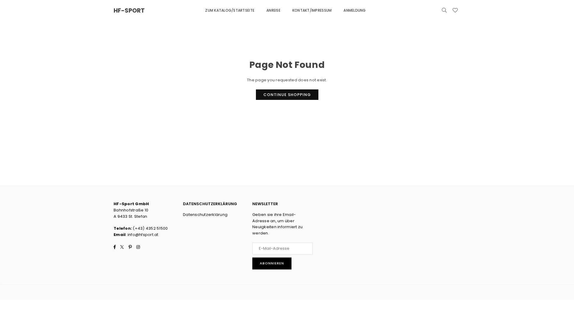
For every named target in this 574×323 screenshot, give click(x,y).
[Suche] (444, 10)
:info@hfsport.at (142, 234)
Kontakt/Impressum (312, 10)
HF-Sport (129, 10)
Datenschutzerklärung (205, 214)
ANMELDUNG (355, 10)
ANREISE (273, 10)
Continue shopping (287, 94)
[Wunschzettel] (455, 10)
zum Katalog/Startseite (229, 10)
